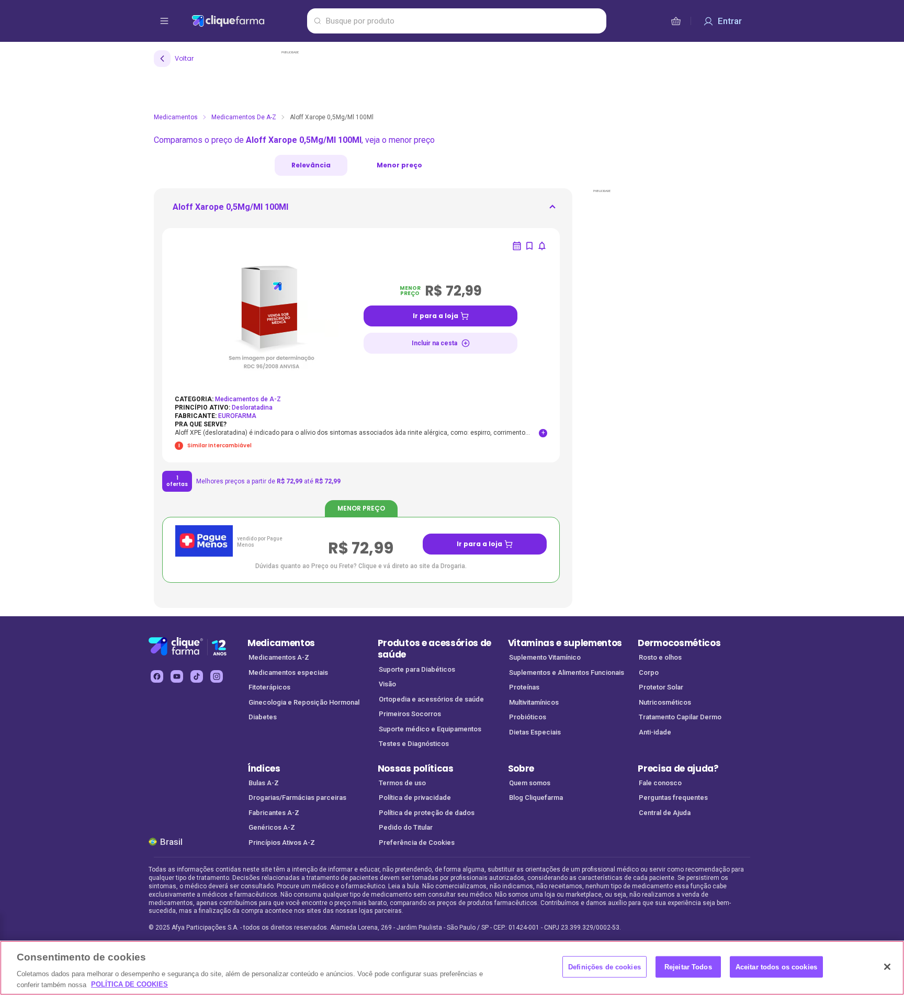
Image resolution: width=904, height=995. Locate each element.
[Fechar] (887, 966)
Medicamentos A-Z (278, 657)
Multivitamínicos (534, 702)
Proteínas (524, 687)
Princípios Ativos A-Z (281, 842)
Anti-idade (655, 732)
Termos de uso (402, 783)
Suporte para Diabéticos (417, 669)
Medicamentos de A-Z (243, 117)
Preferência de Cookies (417, 842)
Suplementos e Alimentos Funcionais (566, 672)
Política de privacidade (415, 797)
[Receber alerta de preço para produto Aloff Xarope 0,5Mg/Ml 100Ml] (542, 246)
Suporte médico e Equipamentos (430, 729)
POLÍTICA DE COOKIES (129, 984)
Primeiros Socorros (410, 714)
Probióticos (527, 717)
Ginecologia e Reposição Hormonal (303, 702)
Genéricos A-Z (271, 827)
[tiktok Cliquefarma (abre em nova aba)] (196, 676)
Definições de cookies (604, 967)
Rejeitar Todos (688, 967)
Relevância (311, 165)
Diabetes (262, 717)
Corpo (649, 672)
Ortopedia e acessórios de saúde (431, 699)
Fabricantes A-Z (273, 813)
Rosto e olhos (660, 657)
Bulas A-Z (263, 783)
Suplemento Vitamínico (545, 657)
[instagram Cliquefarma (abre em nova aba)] (216, 676)
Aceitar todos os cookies (776, 967)
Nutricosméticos (665, 702)
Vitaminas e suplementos (565, 643)
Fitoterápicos (269, 687)
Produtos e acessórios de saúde (434, 649)
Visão (387, 684)
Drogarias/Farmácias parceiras (297, 797)
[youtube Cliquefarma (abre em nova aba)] (176, 676)
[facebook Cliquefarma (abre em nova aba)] (157, 676)
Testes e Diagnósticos (414, 744)
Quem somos (529, 783)
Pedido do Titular (406, 827)
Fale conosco (660, 783)
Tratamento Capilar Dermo (680, 717)
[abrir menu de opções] (164, 20)
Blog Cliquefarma (536, 797)
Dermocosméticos (679, 643)
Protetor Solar (661, 687)
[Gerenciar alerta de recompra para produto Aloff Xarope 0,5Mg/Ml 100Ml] (517, 246)
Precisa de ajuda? (678, 768)
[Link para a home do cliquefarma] (247, 20)
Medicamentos (176, 117)
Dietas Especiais (535, 732)
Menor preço (399, 165)
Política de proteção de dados (426, 813)
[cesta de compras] (675, 20)
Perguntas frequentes (673, 797)
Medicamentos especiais (288, 672)
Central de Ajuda (665, 813)
